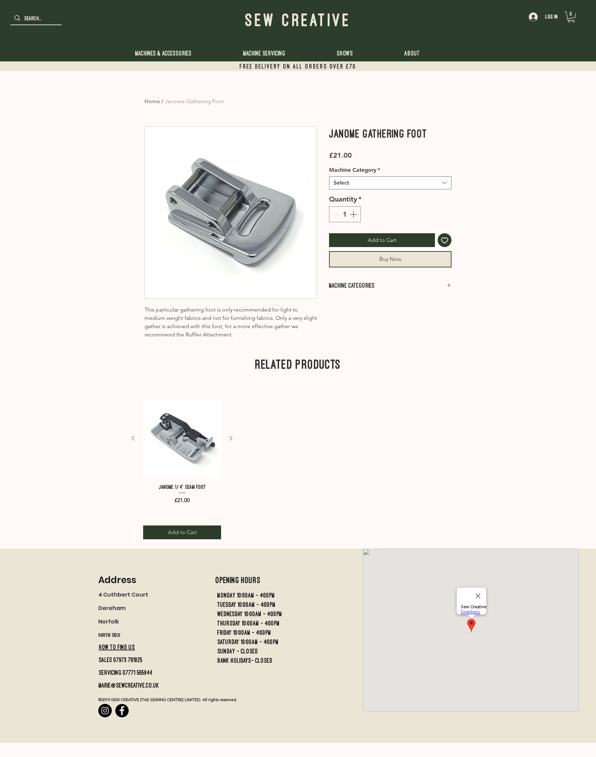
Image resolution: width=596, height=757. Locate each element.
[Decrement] (336, 214)
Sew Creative (298, 19)
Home (152, 101)
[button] (571, 16)
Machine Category (354, 170)
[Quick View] (182, 439)
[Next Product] (231, 438)
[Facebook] (122, 710)
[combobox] (390, 182)
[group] (298, 386)
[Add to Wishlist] (444, 240)
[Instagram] (105, 710)
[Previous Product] (133, 438)
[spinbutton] (345, 214)
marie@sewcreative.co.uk (129, 685)
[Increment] (354, 214)
